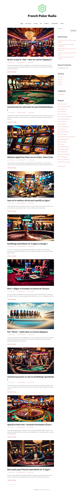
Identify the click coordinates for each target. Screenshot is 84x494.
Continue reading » (12, 71)
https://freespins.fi (62, 129)
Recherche (60, 28)
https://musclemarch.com (63, 126)
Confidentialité (54, 23)
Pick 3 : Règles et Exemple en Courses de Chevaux (28, 288)
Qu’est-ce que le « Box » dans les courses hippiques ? (29, 59)
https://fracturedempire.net (64, 119)
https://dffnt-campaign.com (64, 154)
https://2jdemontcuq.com (63, 131)
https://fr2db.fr (61, 144)
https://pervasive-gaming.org (64, 106)
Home (21, 23)
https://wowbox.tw (62, 121)
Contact (62, 23)
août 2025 (60, 77)
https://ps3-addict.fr (62, 141)
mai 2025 (60, 84)
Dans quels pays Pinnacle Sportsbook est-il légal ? (28, 469)
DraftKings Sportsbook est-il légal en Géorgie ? (27, 244)
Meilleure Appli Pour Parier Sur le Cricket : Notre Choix (30, 157)
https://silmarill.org (62, 111)
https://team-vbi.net (62, 104)
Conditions (46, 23)
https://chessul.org (62, 124)
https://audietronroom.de (63, 146)
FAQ (41, 23)
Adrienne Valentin (21, 62)
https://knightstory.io (62, 109)
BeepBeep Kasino (62, 166)
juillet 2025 (60, 79)
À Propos (36, 23)
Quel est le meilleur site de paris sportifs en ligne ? (28, 200)
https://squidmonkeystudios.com (65, 116)
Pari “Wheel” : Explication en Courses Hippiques (27, 332)
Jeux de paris (28, 23)
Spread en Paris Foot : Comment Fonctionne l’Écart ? (29, 424)
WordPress (41, 489)
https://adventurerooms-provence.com (66, 136)
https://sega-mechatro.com (64, 159)
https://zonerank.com (62, 114)
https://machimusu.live (63, 156)
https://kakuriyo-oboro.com (64, 161)
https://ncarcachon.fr (62, 134)
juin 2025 (60, 82)
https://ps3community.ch (63, 149)
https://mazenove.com (63, 151)
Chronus (48, 489)
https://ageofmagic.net (63, 139)
